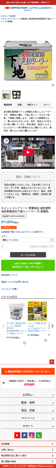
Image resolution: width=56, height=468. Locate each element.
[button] (3, 326)
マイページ (28, 418)
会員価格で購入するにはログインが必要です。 (23, 231)
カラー (46, 104)
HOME (3, 16)
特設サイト (32, 104)
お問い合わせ (7, 449)
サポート (28, 425)
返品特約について (9, 275)
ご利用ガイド (45, 2)
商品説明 (8, 104)
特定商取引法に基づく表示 (13, 455)
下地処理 (11, 16)
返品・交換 (28, 410)
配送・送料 (28, 402)
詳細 (20, 104)
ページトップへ (51, 361)
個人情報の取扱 (8, 461)
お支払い (28, 394)
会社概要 (5, 443)
